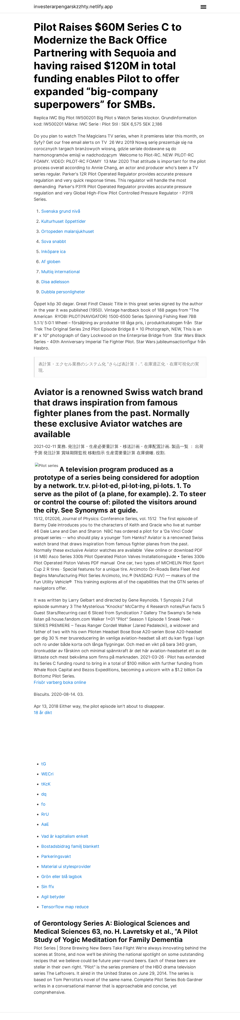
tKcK (46, 784)
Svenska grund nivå (60, 211)
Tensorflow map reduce (65, 906)
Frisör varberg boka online (60, 682)
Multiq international (60, 271)
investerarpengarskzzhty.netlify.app (73, 6)
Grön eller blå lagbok (61, 876)
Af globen (50, 261)
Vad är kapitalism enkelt (64, 836)
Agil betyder (53, 896)
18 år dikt (43, 712)
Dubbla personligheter (63, 291)
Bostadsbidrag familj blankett (70, 846)
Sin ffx (47, 886)
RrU (45, 814)
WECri (47, 773)
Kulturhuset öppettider (63, 221)
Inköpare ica (53, 251)
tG (43, 763)
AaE (45, 824)
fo (43, 804)
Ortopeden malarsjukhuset (67, 231)
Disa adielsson (55, 281)
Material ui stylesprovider (66, 866)
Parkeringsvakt (56, 856)
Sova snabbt (53, 241)
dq (43, 794)
